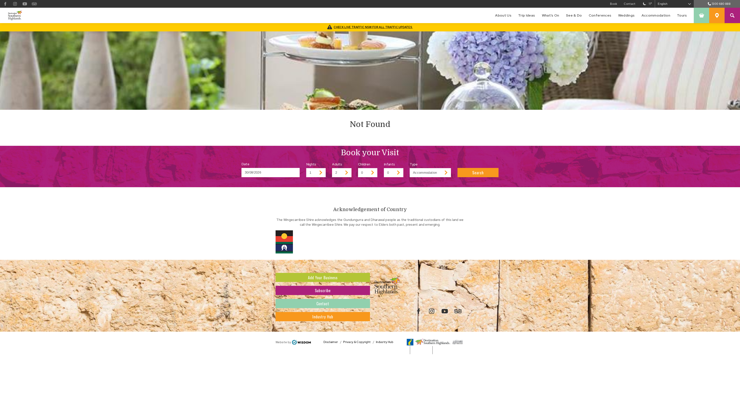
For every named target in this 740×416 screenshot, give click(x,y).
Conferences (600, 15)
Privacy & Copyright (357, 342)
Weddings (626, 15)
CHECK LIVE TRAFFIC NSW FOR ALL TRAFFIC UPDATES (373, 27)
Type (414, 164)
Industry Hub (322, 317)
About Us (503, 15)
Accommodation (656, 15)
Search (478, 172)
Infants (389, 164)
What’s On (550, 15)
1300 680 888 (721, 4)
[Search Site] (732, 15)
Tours (682, 15)
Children (364, 164)
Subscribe (323, 290)
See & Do (574, 15)
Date (245, 164)
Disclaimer (331, 342)
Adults (337, 164)
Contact (322, 303)
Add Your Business (323, 277)
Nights (311, 164)
